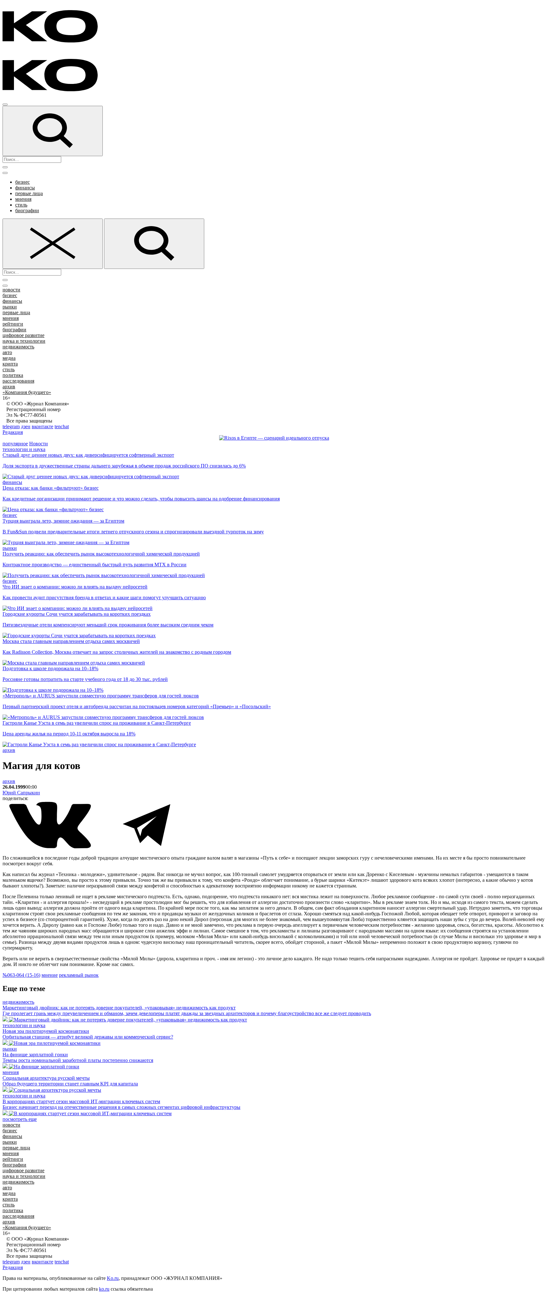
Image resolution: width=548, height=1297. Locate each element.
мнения (23, 199)
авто (7, 352)
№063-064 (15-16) (21, 975)
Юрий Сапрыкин (21, 792)
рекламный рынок (79, 975)
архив (9, 386)
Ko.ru (113, 1278)
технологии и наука (24, 449)
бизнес (22, 182)
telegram (11, 426)
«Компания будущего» (27, 392)
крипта (10, 363)
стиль (21, 204)
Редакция (13, 432)
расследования (18, 381)
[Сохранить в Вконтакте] (51, 847)
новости (11, 289)
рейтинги (13, 324)
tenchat (62, 426)
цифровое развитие (23, 335)
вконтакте (42, 426)
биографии (27, 210)
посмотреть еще (20, 1119)
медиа (9, 358)
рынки (10, 306)
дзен (25, 426)
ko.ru (104, 1289)
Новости (38, 443)
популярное (15, 443)
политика (13, 375)
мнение (50, 975)
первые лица (29, 193)
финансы (25, 187)
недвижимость (18, 346)
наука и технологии (24, 341)
